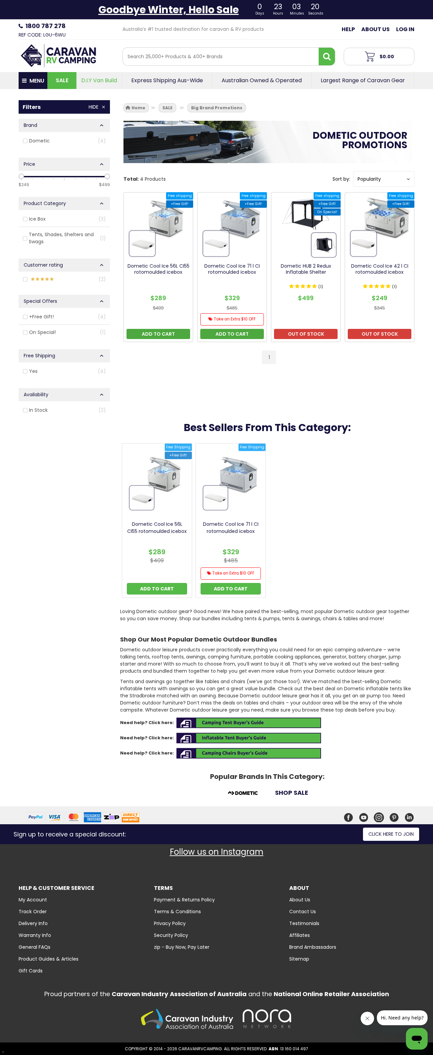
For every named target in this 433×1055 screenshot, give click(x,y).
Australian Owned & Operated (262, 80)
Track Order (33, 911)
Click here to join (391, 834)
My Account (33, 899)
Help (348, 29)
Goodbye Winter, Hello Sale (168, 9)
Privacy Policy (170, 923)
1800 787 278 (45, 26)
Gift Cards (31, 970)
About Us (375, 29)
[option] (157, 522)
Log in (405, 29)
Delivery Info (33, 923)
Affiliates (299, 935)
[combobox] (220, 56)
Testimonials (304, 923)
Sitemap (299, 959)
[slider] (21, 176)
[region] (64, 259)
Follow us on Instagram (217, 851)
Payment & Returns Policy (184, 899)
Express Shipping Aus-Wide (167, 80)
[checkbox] (64, 141)
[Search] (326, 56)
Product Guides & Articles (48, 959)
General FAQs (34, 947)
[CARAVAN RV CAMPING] (58, 55)
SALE (62, 80)
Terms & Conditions (177, 911)
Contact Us (302, 911)
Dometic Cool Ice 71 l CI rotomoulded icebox (230, 528)
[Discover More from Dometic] (242, 794)
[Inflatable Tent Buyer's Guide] (249, 738)
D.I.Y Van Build (99, 80)
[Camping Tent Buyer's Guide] (249, 722)
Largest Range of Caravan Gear (363, 80)
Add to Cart (157, 588)
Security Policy (171, 935)
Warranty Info (35, 935)
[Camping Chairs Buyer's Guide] (249, 753)
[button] (384, 179)
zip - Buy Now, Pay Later (181, 947)
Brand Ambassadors (312, 947)
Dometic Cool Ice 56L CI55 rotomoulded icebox (157, 528)
